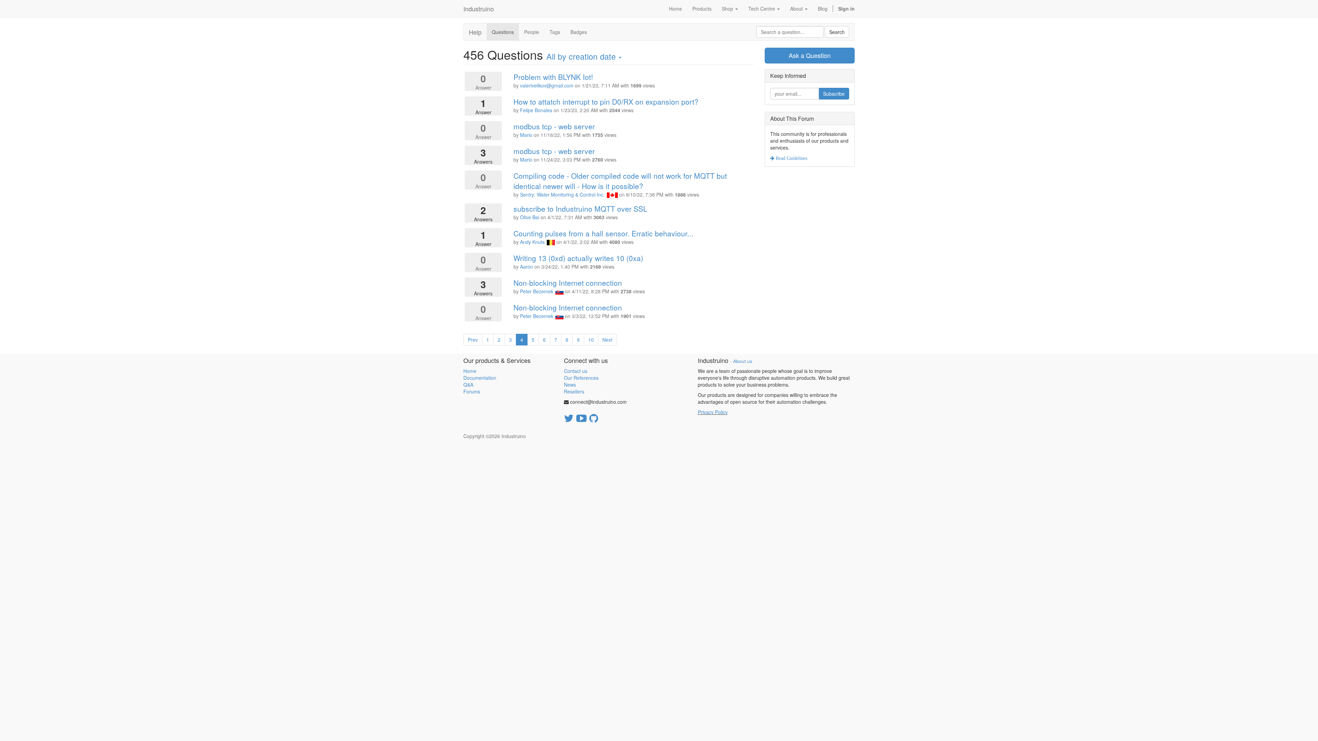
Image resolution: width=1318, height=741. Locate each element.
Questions (503, 31)
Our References (581, 377)
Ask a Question (810, 55)
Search (837, 31)
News (570, 384)
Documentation (479, 377)
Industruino (478, 8)
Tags (555, 31)
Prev (473, 339)
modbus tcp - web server (554, 126)
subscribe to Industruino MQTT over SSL (580, 208)
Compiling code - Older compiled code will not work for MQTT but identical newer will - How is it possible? (620, 180)
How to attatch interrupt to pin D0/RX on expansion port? (605, 101)
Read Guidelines (790, 158)
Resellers (574, 391)
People (531, 31)
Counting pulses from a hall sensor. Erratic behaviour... (603, 233)
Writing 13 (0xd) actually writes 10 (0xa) (578, 258)
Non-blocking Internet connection (567, 283)
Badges (578, 31)
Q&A (468, 384)
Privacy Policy (713, 412)
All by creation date (582, 56)
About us (742, 361)
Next (607, 339)
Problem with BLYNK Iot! (553, 77)
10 (591, 339)
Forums (471, 391)
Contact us (575, 370)
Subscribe (834, 93)
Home (469, 370)
